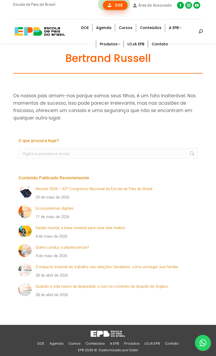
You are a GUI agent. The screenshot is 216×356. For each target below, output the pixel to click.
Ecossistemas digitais (54, 208)
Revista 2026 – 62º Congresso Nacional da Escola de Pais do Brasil (94, 188)
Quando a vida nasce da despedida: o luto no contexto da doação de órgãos (102, 286)
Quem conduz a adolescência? (62, 247)
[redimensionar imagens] (25, 192)
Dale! (133, 350)
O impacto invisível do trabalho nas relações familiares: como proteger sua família (107, 266)
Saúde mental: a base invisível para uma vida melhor (80, 227)
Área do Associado (155, 5)
